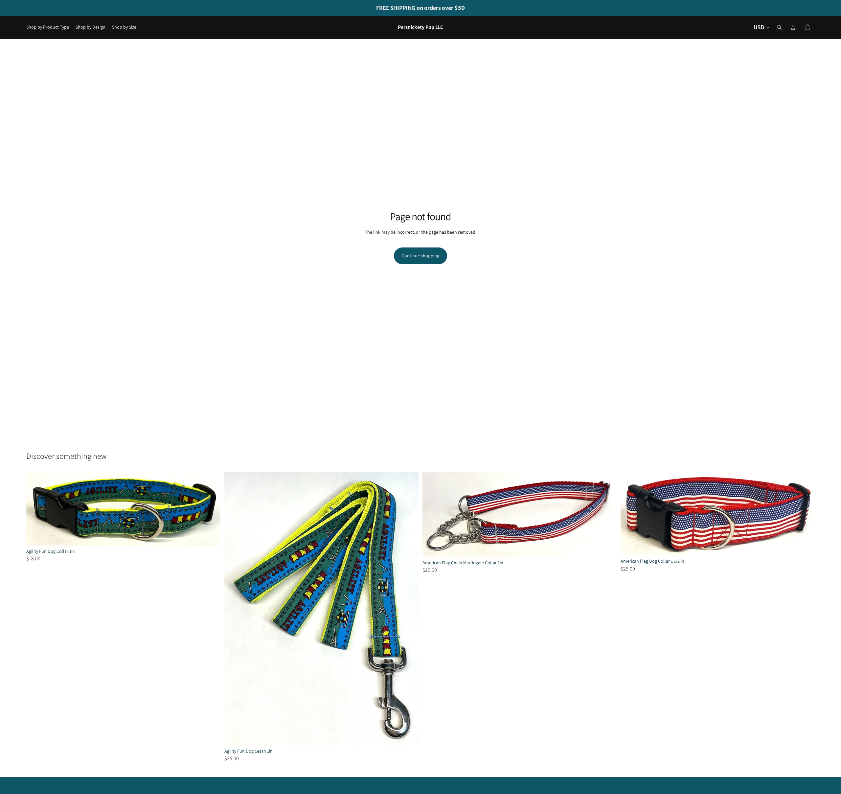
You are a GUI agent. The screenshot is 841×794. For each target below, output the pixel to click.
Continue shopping (420, 256)
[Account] (793, 27)
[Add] (408, 735)
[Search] (779, 27)
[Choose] (210, 535)
